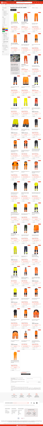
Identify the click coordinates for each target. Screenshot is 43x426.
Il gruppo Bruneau (20, 410)
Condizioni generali (14, 423)
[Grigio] (3, 30)
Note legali (5, 423)
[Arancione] (3, 28)
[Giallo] (6, 28)
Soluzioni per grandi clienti (14, 410)
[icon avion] (28, 403)
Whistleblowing (37, 423)
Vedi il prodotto (15, 92)
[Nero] (3, 29)
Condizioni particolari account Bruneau (21, 423)
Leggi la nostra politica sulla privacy (5, 420)
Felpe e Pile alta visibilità (27, 388)
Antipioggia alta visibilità (34, 389)
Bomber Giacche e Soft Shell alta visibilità (19, 388)
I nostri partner (33, 423)
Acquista (36, 92)
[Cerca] (31, 2)
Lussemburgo (19, 413)
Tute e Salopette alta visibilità (34, 388)
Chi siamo (6, 410)
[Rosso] (6, 30)
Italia (18, 414)
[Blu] (6, 29)
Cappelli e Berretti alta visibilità (26, 389)
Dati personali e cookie (9, 423)
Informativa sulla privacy (29, 423)
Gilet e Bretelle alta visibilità (19, 389)
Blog (12, 413)
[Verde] (3, 31)
